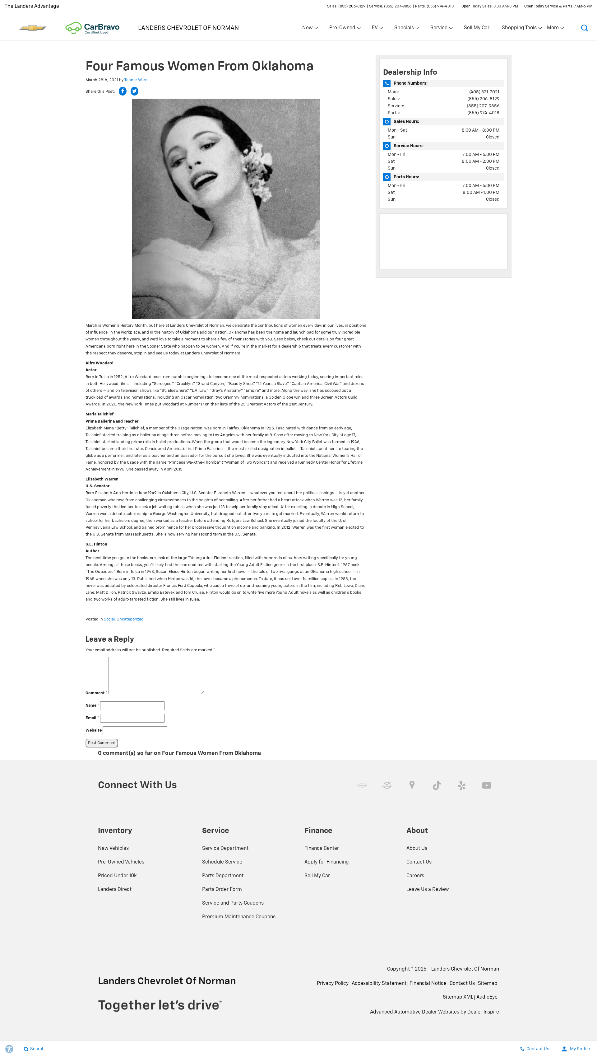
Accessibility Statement (379, 983)
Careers (415, 875)
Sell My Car (476, 28)
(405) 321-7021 (484, 92)
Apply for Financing (326, 862)
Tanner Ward (136, 80)
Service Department (225, 848)
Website (94, 730)
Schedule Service (222, 862)
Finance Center (321, 848)
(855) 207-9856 (483, 106)
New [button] (308, 29)
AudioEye (486, 997)
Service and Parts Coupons (233, 903)
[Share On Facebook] (123, 91)
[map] (412, 785)
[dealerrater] (387, 785)
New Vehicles (113, 848)
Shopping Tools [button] (519, 29)
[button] (584, 28)
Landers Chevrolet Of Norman (465, 969)
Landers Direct (115, 889)
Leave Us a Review (427, 889)
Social (109, 619)
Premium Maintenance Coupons (238, 917)
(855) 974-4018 (483, 113)
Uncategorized (130, 619)
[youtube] (486, 785)
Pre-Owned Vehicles (121, 862)
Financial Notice (428, 983)
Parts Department (222, 875)
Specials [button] (404, 29)
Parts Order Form (222, 889)
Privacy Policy (333, 983)
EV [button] (378, 29)
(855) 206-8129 (483, 99)
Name (92, 706)
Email (92, 718)
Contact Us (419, 862)
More (553, 29)
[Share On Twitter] (134, 91)
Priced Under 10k (117, 875)
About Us (416, 848)
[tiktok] (437, 785)
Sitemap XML (458, 997)
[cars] (362, 785)
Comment (97, 693)
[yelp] (462, 785)
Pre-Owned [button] (342, 29)
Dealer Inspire (483, 1012)
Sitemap (487, 983)
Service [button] (438, 29)
